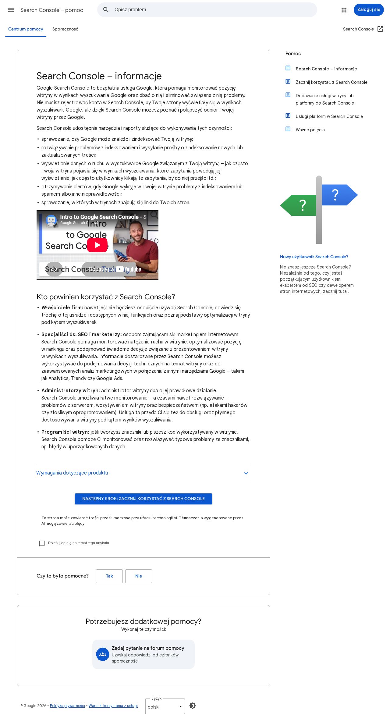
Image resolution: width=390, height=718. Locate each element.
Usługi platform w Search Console (329, 116)
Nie (138, 576)
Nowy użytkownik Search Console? (314, 256)
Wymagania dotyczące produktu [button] (72, 473)
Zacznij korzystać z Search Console (331, 82)
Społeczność (65, 29)
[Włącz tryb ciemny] (192, 705)
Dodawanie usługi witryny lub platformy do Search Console (325, 99)
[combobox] (216, 10)
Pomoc (293, 54)
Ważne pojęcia (310, 130)
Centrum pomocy (25, 29)
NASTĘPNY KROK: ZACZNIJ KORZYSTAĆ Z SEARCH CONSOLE (143, 498)
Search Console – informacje (326, 69)
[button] (11, 9)
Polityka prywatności (67, 705)
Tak (109, 576)
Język (156, 698)
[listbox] (165, 706)
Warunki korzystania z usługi (113, 705)
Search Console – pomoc (51, 10)
